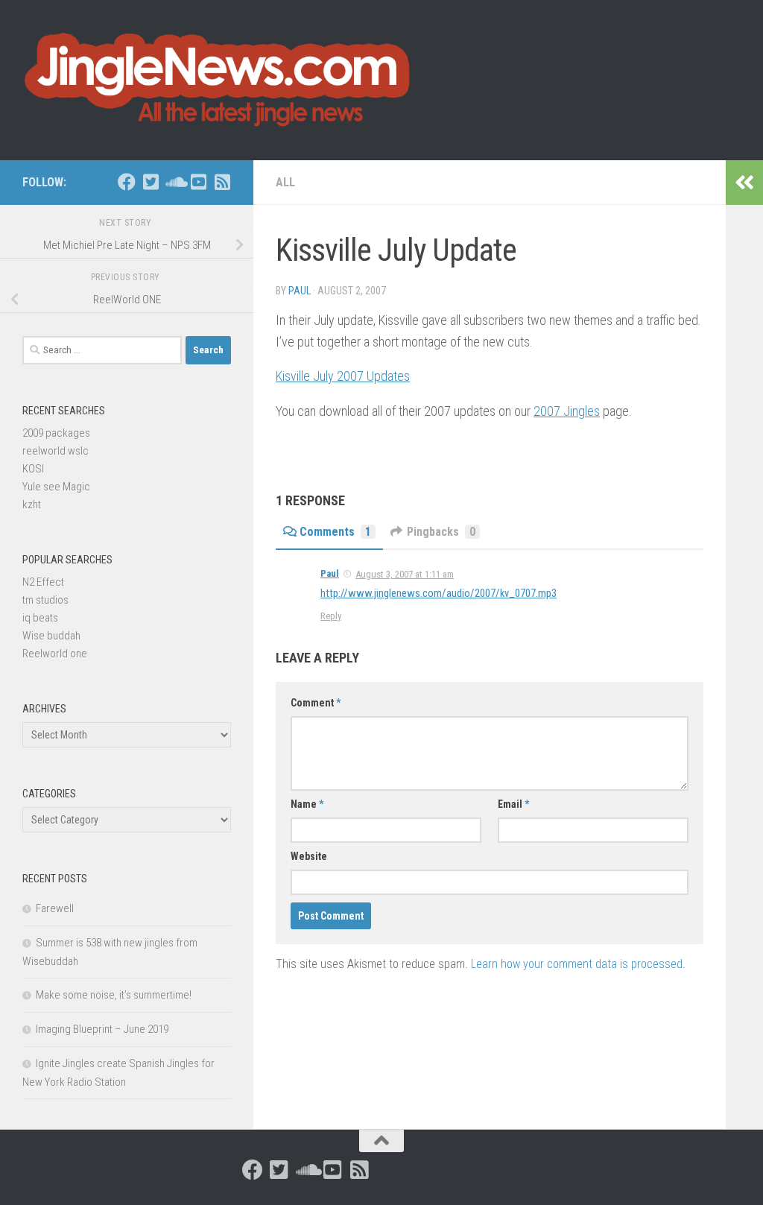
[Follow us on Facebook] (127, 182)
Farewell (55, 908)
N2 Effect (43, 582)
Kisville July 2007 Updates (343, 376)
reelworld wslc (55, 451)
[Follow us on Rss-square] (222, 182)
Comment (316, 703)
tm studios (45, 600)
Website (309, 856)
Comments (335, 532)
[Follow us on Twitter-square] (150, 182)
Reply (330, 616)
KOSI (33, 468)
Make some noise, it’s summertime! (113, 995)
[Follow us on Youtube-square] (198, 182)
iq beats (40, 617)
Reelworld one (54, 653)
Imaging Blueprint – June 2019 (102, 1029)
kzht (31, 504)
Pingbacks (441, 532)
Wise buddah (51, 635)
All (285, 182)
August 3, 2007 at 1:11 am (404, 574)
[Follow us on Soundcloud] (174, 182)
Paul (299, 291)
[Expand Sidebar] (744, 182)
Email (513, 804)
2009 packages (56, 433)
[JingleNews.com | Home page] (218, 80)
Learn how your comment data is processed (577, 964)
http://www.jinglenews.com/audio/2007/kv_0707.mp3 (438, 593)
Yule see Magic (56, 486)
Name (307, 804)
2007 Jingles (567, 411)
